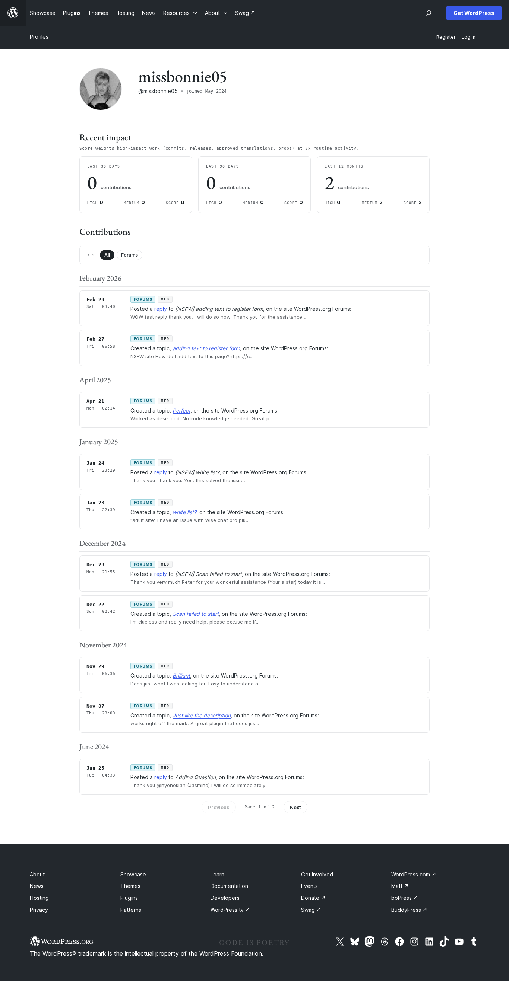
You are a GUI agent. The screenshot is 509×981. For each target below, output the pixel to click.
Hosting (39, 898)
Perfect (181, 410)
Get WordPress (473, 13)
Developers (225, 898)
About (37, 874)
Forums (129, 255)
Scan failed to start (196, 614)
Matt (400, 886)
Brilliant (181, 675)
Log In (468, 37)
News (37, 886)
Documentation (229, 886)
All (107, 255)
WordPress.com (413, 874)
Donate (313, 898)
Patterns (130, 910)
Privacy (39, 910)
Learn (217, 874)
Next (295, 807)
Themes (130, 886)
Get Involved (317, 874)
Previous (219, 807)
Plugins (129, 898)
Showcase (133, 874)
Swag (311, 910)
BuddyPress (409, 910)
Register (446, 37)
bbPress (404, 898)
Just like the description (202, 715)
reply (160, 309)
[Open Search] (428, 13)
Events (309, 886)
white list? (184, 512)
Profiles (39, 37)
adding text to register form (206, 348)
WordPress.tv (230, 910)
